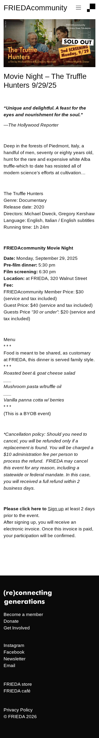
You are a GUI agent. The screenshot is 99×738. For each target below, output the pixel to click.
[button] (78, 8)
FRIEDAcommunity (35, 8)
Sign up (56, 508)
